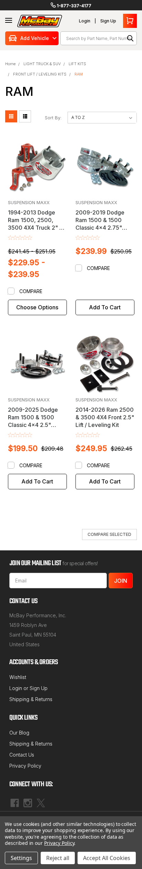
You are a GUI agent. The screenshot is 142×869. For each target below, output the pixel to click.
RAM (78, 74)
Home (10, 63)
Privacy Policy (25, 766)
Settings (21, 858)
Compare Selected (109, 534)
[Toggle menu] (8, 20)
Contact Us (21, 755)
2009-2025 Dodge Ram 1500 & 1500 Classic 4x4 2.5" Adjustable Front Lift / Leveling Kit (35, 424)
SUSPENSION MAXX (29, 202)
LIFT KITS (77, 63)
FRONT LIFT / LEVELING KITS (40, 74)
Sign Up (108, 20)
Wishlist (17, 677)
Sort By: (53, 117)
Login (84, 20)
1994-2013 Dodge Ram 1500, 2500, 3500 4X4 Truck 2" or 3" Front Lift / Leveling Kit (36, 227)
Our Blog (19, 733)
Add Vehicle (34, 38)
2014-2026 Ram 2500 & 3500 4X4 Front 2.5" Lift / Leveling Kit (104, 417)
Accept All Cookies (106, 858)
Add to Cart (105, 307)
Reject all (57, 858)
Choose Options (37, 307)
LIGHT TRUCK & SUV (42, 63)
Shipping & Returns (30, 699)
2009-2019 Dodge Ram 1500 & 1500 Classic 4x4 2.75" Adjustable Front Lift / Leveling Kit (103, 227)
